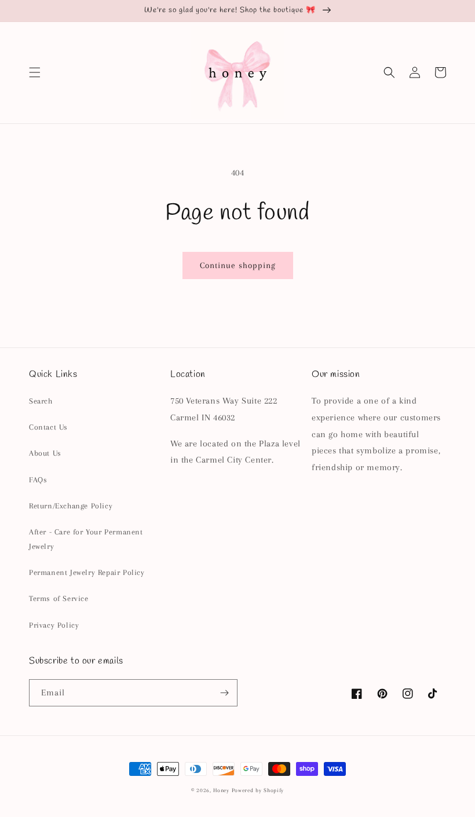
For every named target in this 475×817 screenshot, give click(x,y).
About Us (45, 453)
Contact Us (48, 427)
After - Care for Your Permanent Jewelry (86, 539)
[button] (35, 72)
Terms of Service (59, 598)
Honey (221, 790)
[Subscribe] (224, 692)
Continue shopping (238, 265)
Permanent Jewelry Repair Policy (87, 572)
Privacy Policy (54, 625)
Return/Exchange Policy (70, 505)
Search (41, 401)
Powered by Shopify (258, 790)
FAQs (38, 479)
